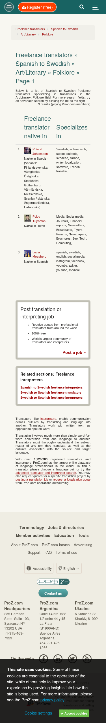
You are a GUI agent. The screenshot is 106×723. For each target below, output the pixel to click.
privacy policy (52, 699)
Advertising (83, 544)
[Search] (81, 7)
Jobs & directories (66, 527)
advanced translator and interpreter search (46, 472)
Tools (83, 535)
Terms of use (66, 552)
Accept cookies (75, 713)
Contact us (53, 593)
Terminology (32, 527)
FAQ (48, 552)
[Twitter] (72, 658)
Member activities (33, 535)
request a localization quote (71, 479)
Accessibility (42, 568)
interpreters (48, 418)
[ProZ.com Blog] (87, 658)
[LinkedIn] (58, 658)
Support (34, 552)
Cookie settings (38, 713)
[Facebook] (43, 658)
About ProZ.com (24, 544)
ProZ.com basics (56, 544)
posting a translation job (32, 479)
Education (64, 535)
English (69, 568)
